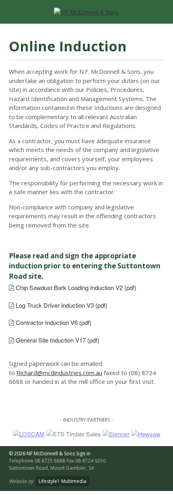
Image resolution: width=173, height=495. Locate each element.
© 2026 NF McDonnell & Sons (42, 453)
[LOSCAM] (29, 434)
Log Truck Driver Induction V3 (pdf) (61, 305)
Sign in (83, 453)
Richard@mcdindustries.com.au (59, 373)
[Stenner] (116, 434)
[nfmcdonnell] (86, 12)
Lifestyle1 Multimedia (62, 481)
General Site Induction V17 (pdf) (57, 340)
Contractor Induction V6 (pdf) (53, 322)
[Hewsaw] (146, 434)
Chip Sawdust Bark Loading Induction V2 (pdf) (76, 287)
